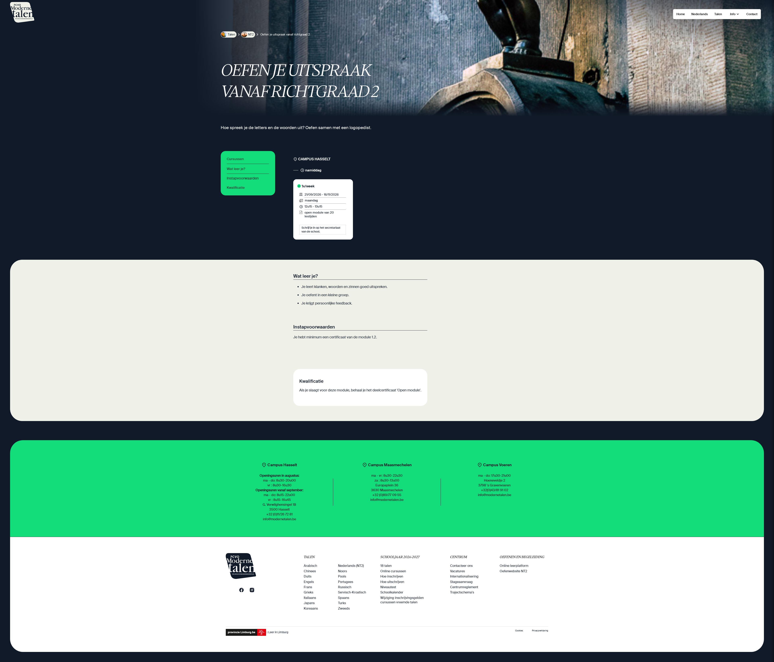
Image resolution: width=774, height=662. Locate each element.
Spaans (343, 598)
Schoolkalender (391, 592)
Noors (342, 571)
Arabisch (310, 566)
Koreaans (311, 608)
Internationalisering (464, 576)
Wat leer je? (236, 169)
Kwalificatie (236, 187)
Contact (751, 14)
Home (680, 14)
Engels (309, 582)
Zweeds (344, 608)
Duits (307, 576)
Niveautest (388, 587)
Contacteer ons (461, 566)
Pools (342, 576)
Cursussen (235, 159)
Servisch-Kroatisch (352, 592)
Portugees (345, 582)
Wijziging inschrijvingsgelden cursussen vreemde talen (402, 600)
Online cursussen (393, 571)
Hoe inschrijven (391, 576)
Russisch (344, 587)
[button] (734, 14)
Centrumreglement (464, 587)
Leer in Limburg (278, 632)
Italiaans (310, 598)
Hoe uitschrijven (392, 582)
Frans (308, 587)
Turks (342, 603)
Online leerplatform (514, 566)
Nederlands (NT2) (351, 566)
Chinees (310, 571)
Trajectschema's (462, 592)
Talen (718, 14)
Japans (309, 603)
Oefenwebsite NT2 (513, 571)
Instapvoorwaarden (243, 178)
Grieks (308, 592)
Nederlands (699, 14)
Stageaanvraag (461, 582)
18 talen (386, 566)
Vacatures (457, 571)
